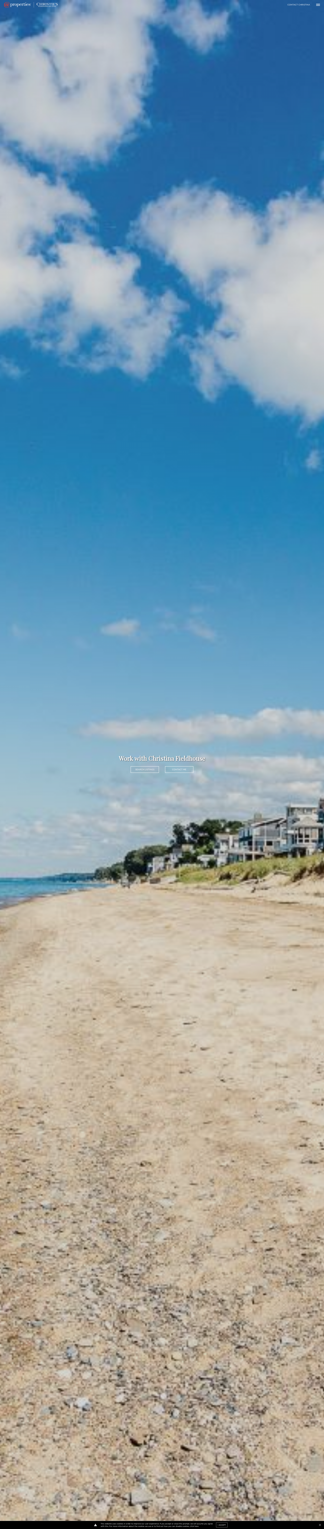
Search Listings (144, 769)
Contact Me (179, 769)
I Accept (222, 1525)
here (196, 1526)
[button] (320, 1525)
